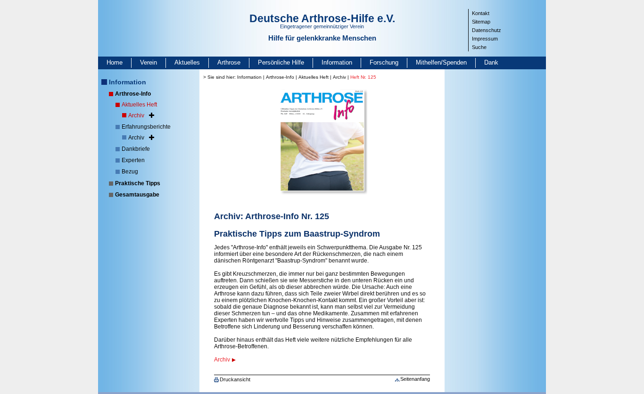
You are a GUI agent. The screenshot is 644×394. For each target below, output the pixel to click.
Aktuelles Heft (139, 104)
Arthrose (228, 62)
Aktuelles (187, 62)
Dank (491, 62)
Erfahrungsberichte (146, 126)
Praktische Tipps (137, 183)
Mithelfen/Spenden (441, 62)
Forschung (384, 62)
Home (115, 62)
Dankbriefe (136, 149)
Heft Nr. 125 (363, 77)
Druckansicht (235, 379)
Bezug (130, 171)
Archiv (136, 115)
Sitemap (481, 22)
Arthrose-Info (133, 93)
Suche (479, 47)
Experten (133, 160)
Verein (148, 62)
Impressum (485, 38)
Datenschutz (486, 30)
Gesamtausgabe (137, 194)
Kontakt (480, 13)
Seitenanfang (415, 379)
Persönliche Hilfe (281, 62)
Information (337, 62)
